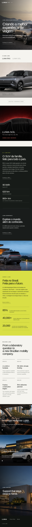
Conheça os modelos (9, 42)
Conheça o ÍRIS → (7, 177)
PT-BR (8, 2)
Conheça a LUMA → (7, 232)
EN (11, 2)
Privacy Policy (12, 519)
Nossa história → (7, 302)
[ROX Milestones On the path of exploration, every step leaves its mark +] (16, 450)
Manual (18, 519)
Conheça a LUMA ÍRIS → (8, 94)
